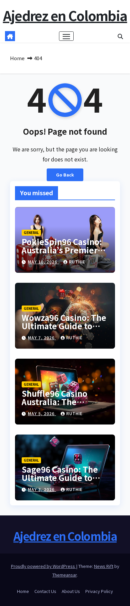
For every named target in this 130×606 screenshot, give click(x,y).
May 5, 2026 (42, 413)
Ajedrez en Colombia (65, 15)
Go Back (65, 174)
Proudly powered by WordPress (43, 566)
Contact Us (45, 591)
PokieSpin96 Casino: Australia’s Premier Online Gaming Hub (62, 250)
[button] (120, 36)
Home (17, 58)
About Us (71, 591)
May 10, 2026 (43, 261)
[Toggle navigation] (66, 36)
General (31, 232)
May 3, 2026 (42, 489)
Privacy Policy (99, 591)
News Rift (103, 566)
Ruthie (77, 261)
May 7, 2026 (42, 337)
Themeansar (64, 575)
